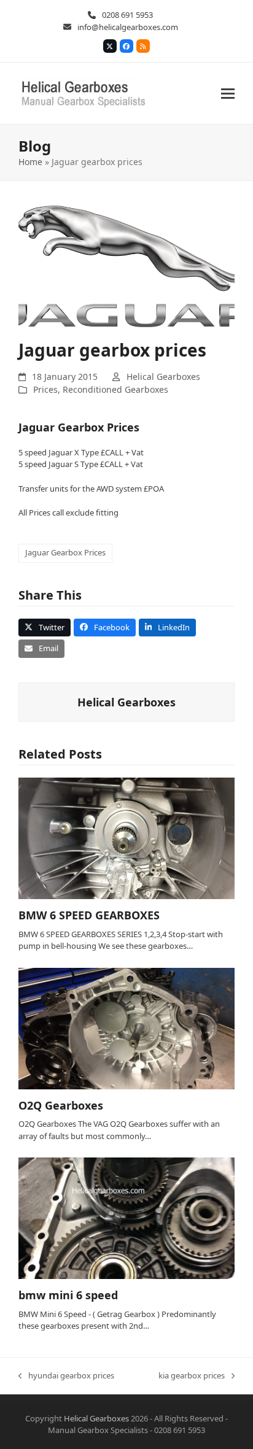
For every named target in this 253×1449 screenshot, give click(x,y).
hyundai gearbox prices (66, 1376)
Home (30, 162)
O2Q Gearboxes (60, 1105)
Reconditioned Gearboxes (115, 389)
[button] (228, 93)
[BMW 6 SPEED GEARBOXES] (126, 837)
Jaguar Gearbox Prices (65, 552)
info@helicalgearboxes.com (127, 27)
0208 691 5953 (127, 14)
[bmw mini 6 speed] (126, 1217)
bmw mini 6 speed (68, 1295)
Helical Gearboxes (163, 376)
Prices (45, 389)
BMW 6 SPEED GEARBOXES (89, 915)
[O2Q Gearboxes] (126, 1027)
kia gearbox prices (191, 1376)
